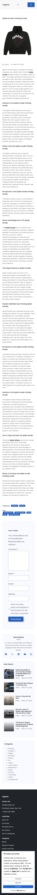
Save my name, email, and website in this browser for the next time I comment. (20, 608)
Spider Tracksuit (14, 514)
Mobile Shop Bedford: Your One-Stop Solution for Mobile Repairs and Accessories (23, 672)
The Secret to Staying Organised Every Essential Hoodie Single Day (24, 724)
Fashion (10, 758)
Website (11, 594)
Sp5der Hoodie (8, 512)
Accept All (18, 886)
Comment (13, 549)
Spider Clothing (20, 512)
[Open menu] (18, 5)
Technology (12, 774)
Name (11, 574)
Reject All (18, 882)
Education (11, 755)
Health (22, 505)
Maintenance (12, 767)
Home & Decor (13, 765)
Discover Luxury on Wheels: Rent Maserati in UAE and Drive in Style (24, 711)
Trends (10, 777)
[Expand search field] (31, 4)
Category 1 (11, 751)
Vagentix (5, 5)
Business (14, 505)
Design (10, 753)
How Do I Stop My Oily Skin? (23, 697)
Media (10, 770)
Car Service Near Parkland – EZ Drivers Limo (24, 684)
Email (11, 584)
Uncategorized (13, 779)
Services (11, 772)
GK (9, 760)
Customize (18, 879)
